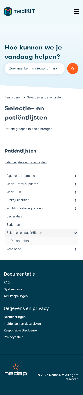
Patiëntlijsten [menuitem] (20, 241)
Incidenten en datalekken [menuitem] (22, 324)
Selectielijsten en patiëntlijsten (26, 162)
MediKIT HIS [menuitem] (14, 192)
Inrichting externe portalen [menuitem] (25, 208)
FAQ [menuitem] (7, 282)
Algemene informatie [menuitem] (21, 176)
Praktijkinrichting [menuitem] (18, 200)
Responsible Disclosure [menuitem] (20, 330)
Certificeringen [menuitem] (15, 317)
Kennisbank (12, 97)
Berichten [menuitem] (13, 224)
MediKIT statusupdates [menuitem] (22, 184)
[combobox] (35, 68)
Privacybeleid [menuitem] (13, 337)
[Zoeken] (72, 68)
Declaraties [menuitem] (14, 216)
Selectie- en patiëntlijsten (45, 97)
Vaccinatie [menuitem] (14, 249)
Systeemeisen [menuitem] (14, 289)
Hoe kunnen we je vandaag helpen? (33, 52)
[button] (75, 176)
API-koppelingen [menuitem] (16, 296)
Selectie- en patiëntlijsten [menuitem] (24, 233)
